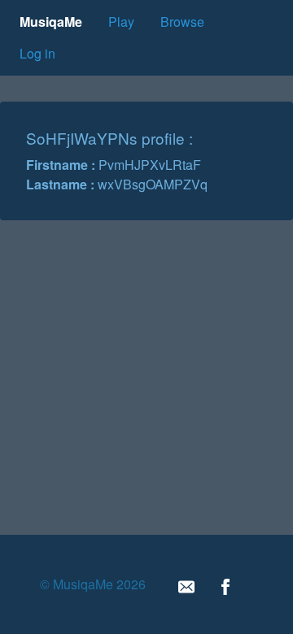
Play (121, 21)
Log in (37, 53)
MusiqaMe (51, 21)
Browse (182, 21)
